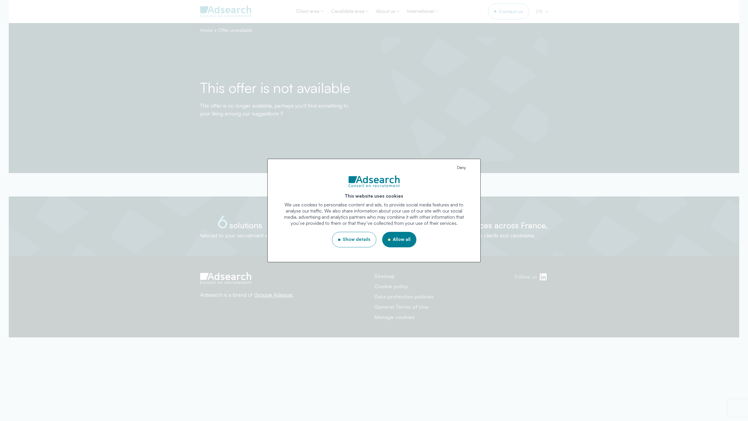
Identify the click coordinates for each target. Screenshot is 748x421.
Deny (461, 167)
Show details (356, 239)
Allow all (402, 239)
